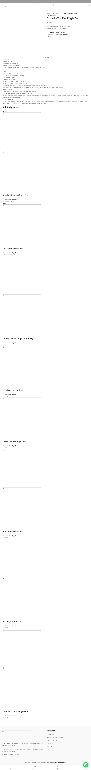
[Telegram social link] (50, 2)
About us (49, 746)
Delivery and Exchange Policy (55, 737)
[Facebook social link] (41, 2)
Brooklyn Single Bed (12, 621)
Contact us (50, 743)
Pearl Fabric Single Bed (14, 390)
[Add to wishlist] (14, 191)
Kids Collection (56, 13)
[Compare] (5, 191)
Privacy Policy (50, 734)
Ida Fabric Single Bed (13, 531)
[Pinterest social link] (46, 2)
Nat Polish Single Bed (13, 248)
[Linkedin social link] (48, 2)
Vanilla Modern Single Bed (15, 195)
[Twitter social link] (43, 2)
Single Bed (66, 34)
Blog (48, 749)
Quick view (9, 191)
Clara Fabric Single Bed (14, 441)
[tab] (45, 57)
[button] (86, 764)
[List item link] (22, 752)
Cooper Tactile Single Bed (15, 711)
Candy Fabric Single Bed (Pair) (18, 338)
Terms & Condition (52, 740)
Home (48, 13)
